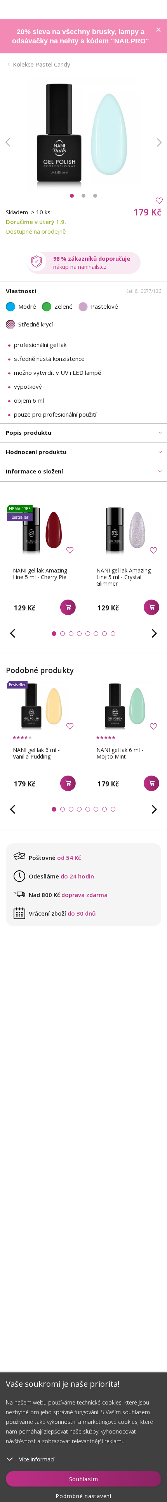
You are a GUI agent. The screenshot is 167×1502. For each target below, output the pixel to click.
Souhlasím (83, 1479)
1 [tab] (72, 196)
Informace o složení (34, 471)
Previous (8, 142)
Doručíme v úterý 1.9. (36, 222)
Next (159, 142)
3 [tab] (95, 196)
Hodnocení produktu (36, 452)
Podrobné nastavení (83, 1496)
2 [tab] (83, 196)
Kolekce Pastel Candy (41, 64)
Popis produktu (28, 432)
